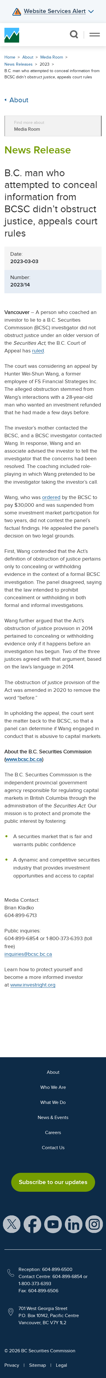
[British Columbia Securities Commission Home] (11, 34)
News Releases (18, 64)
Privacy (11, 1365)
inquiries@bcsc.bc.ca (28, 954)
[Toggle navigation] (94, 34)
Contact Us (53, 1147)
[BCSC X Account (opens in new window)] (11, 1224)
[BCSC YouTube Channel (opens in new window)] (53, 1224)
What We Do (53, 1102)
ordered (51, 497)
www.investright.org (32, 985)
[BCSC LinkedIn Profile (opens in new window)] (73, 1224)
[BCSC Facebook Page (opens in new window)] (32, 1224)
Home (9, 57)
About (27, 57)
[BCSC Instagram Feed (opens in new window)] (94, 1224)
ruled (38, 351)
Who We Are (53, 1087)
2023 (44, 64)
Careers (53, 1132)
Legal (61, 1365)
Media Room (51, 57)
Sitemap (37, 1365)
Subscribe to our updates (53, 1182)
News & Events (53, 1117)
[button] (73, 34)
